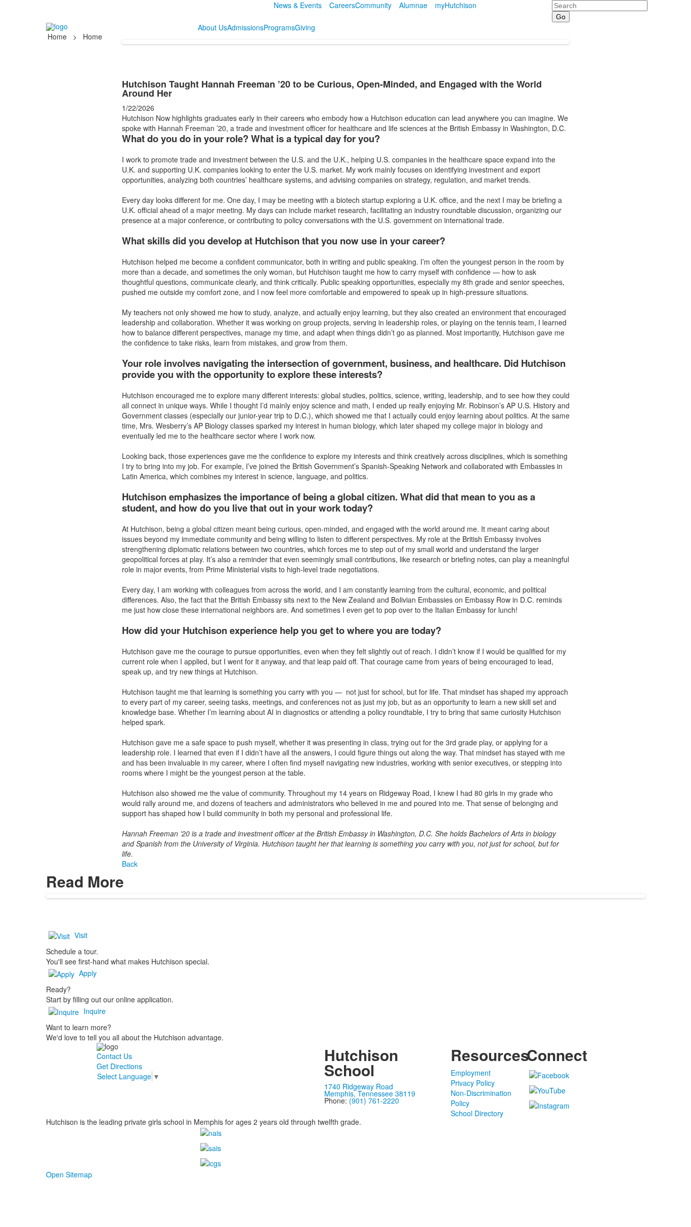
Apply (88, 973)
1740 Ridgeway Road (358, 1086)
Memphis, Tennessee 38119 (369, 1093)
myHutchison (456, 5)
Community (373, 5)
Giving (305, 27)
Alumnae (413, 5)
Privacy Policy (473, 1083)
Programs (279, 27)
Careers (342, 5)
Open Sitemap (69, 1174)
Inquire (94, 1011)
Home (58, 36)
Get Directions (119, 1066)
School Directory (477, 1113)
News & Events (298, 5)
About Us (212, 27)
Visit (81, 935)
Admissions (245, 27)
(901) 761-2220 (374, 1100)
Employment (471, 1073)
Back (130, 864)
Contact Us (114, 1056)
